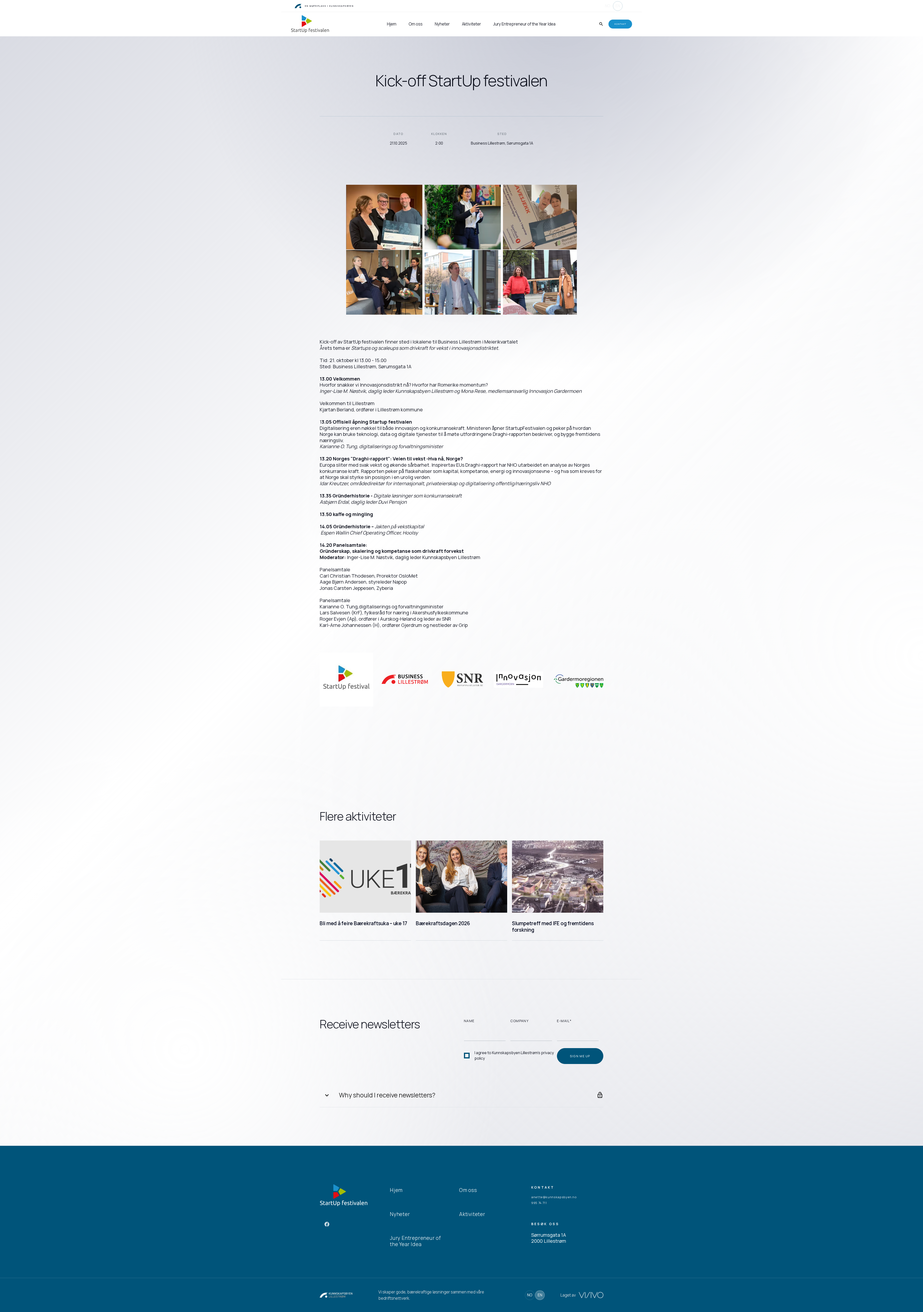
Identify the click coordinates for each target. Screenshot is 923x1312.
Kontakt (620, 23)
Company (519, 1021)
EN (618, 5)
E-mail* (564, 1021)
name (469, 1021)
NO (607, 5)
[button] (461, 1095)
